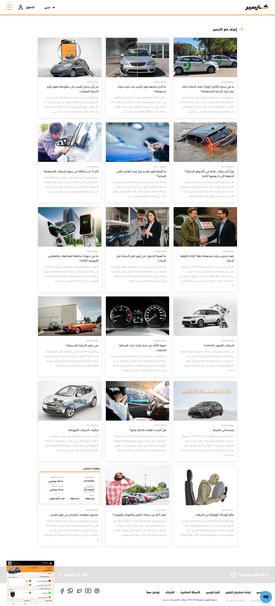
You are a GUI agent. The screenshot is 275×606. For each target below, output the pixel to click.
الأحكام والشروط (259, 599)
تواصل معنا (153, 592)
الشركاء (170, 592)
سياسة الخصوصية (235, 599)
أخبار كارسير (213, 592)
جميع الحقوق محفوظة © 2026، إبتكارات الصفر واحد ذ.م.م (190, 599)
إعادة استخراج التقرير (238, 592)
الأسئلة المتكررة (190, 592)
